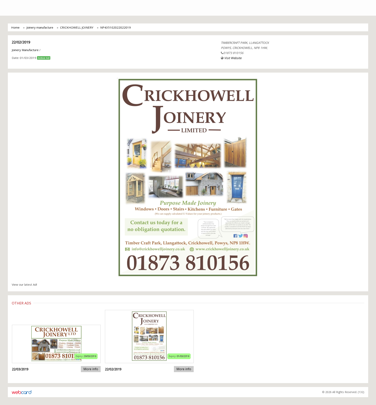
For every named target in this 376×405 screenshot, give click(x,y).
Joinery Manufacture (25, 50)
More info (90, 369)
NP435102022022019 (115, 27)
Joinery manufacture (39, 27)
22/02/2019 (21, 42)
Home (15, 27)
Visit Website (232, 58)
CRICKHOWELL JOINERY (76, 27)
